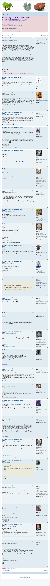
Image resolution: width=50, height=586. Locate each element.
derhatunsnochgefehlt (8, 226)
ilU (36, 98)
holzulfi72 (6, 487)
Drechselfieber (38, 406)
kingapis (37, 530)
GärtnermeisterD (38, 112)
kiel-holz (6, 192)
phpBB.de (29, 576)
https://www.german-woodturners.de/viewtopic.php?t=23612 (12, 31)
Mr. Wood (37, 337)
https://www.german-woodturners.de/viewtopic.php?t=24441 (12, 21)
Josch (5, 462)
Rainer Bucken (38, 267)
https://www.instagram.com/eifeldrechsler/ (8, 346)
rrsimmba (37, 215)
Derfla (37, 83)
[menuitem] (5, 13)
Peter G (37, 37)
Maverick (6, 543)
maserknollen (7, 299)
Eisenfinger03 (38, 312)
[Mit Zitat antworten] (33, 38)
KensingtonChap (7, 507)
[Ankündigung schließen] (47, 17)
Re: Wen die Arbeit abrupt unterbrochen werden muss (12, 78)
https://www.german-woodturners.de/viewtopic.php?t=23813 (12, 25)
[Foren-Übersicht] (25, 6)
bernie (5, 386)
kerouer (37, 250)
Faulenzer (37, 156)
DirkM (5, 279)
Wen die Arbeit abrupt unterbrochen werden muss (15, 34)
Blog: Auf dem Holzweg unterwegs (7, 240)
